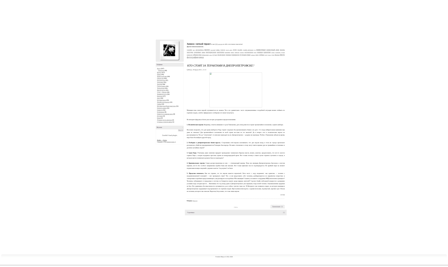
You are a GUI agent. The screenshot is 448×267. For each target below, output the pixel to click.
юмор (201, 57)
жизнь (282, 50)
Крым (159, 118)
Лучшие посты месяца (164, 120)
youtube (189, 50)
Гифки (159, 104)
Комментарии (276, 206)
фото (282, 54)
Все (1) (180, 130)
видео (207, 49)
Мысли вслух (161, 90)
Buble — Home (162, 140)
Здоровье (160, 82)
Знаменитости (162, 94)
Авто (158, 98)
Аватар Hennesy (169, 50)
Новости (160, 110)
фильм (277, 55)
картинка (220, 52)
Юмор (159, 74)
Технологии (161, 88)
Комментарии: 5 (171, 142)
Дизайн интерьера (163, 102)
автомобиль (200, 50)
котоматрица (249, 52)
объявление (205, 55)
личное (273, 52)
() (282, 206)
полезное (221, 55)
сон (266, 55)
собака (261, 55)
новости (189, 55)
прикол (228, 55)
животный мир (272, 50)
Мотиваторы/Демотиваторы (166, 106)
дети (235, 50)
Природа (161, 70)
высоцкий (213, 50)
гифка (218, 50)
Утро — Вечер (161, 92)
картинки (227, 52)
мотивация (277, 52)
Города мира (161, 86)
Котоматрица (161, 100)
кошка (260, 52)
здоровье (197, 52)
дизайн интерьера (248, 50)
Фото (158, 68)
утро (272, 55)
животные (261, 49)
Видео (159, 72)
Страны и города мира (164, 122)
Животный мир (162, 76)
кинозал (237, 52)
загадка (190, 52)
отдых (214, 55)
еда (255, 50)
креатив (267, 52)
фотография (192, 57)
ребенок (253, 55)
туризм (269, 55)
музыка (283, 52)
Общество (160, 78)
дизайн (239, 50)
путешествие (245, 55)
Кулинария (160, 112)
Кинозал (160, 96)
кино (232, 52)
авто (194, 50)
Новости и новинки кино (165, 114)
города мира (229, 50)
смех (257, 55)
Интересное (161, 80)
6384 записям (218, 44)
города (222, 50)
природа (235, 55)
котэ (255, 52)
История (160, 116)
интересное (211, 52)
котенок (242, 52)
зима (203, 52)
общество (197, 55)
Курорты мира (161, 108)
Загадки (159, 84)
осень (210, 55)
